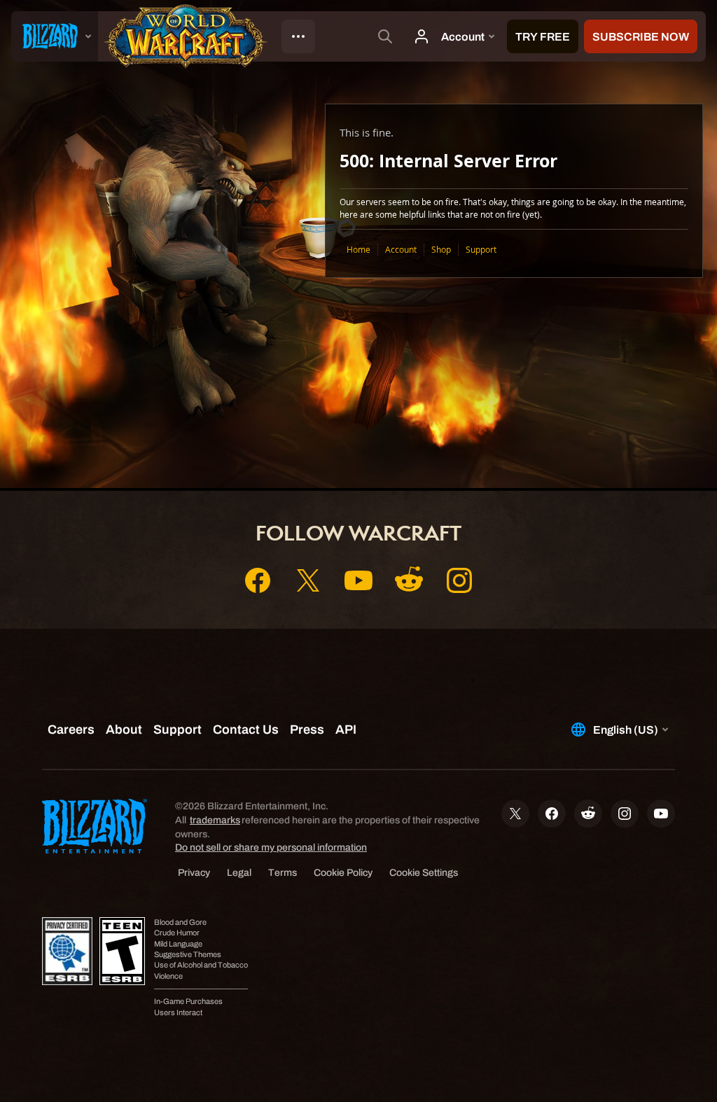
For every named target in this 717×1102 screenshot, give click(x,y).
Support (481, 250)
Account (401, 250)
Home (358, 250)
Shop (441, 250)
